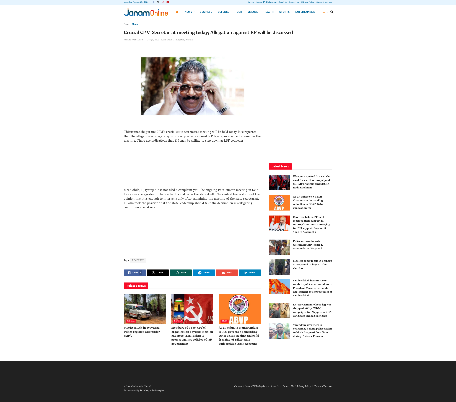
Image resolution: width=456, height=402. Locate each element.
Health (269, 12)
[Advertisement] (192, 167)
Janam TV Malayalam (266, 2)
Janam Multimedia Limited (138, 387)
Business (206, 12)
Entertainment (306, 12)
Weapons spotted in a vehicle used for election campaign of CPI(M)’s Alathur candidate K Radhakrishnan (311, 182)
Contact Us (294, 2)
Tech (238, 12)
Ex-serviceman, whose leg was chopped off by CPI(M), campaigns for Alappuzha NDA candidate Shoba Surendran (312, 310)
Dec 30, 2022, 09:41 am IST (160, 40)
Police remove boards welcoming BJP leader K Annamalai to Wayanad (308, 245)
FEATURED (138, 260)
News (188, 12)
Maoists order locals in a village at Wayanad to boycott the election (312, 265)
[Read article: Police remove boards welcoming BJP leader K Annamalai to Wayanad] (279, 247)
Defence (223, 12)
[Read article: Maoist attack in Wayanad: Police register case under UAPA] (145, 309)
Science (252, 12)
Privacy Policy (307, 2)
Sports (284, 12)
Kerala (189, 40)
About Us (283, 2)
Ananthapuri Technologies (152, 391)
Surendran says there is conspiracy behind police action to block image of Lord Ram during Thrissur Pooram (312, 331)
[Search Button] (331, 12)
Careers (250, 2)
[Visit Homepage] (146, 12)
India (224, 321)
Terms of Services (324, 2)
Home (126, 24)
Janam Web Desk (133, 40)
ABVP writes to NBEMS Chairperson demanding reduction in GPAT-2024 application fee (308, 202)
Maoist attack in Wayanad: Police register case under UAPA (142, 332)
